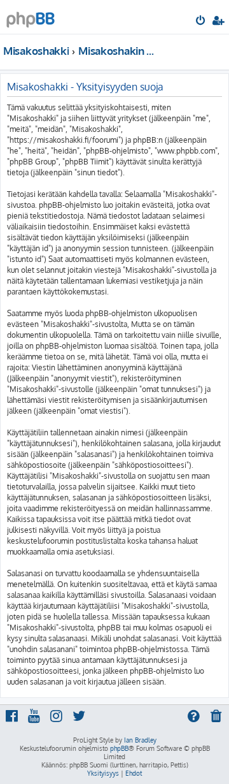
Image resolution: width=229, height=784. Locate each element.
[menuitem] (201, 21)
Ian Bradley (140, 740)
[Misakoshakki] (30, 16)
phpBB (119, 748)
